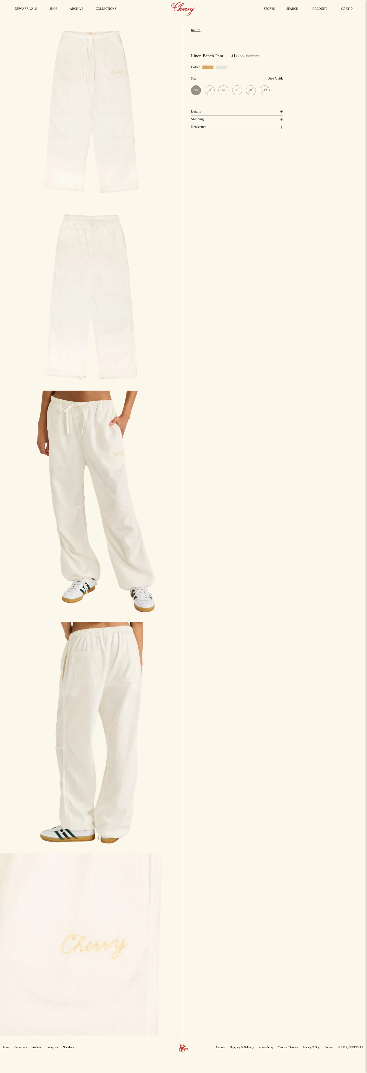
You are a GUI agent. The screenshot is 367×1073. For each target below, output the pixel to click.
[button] (106, 9)
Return (195, 30)
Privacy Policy (311, 1047)
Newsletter (198, 127)
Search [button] (293, 10)
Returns (220, 1047)
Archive (36, 1047)
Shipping (197, 119)
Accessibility (266, 1047)
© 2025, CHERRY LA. (351, 1047)
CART (348, 10)
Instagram (52, 1047)
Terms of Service (288, 1047)
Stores (269, 9)
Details (196, 111)
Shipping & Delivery (242, 1047)
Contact (329, 1047)
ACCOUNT (319, 10)
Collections (20, 1047)
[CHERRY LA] (183, 8)
